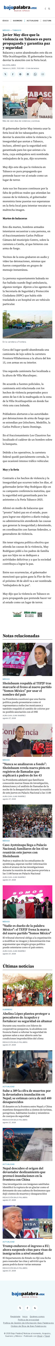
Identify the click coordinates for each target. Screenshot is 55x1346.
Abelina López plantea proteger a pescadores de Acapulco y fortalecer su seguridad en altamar (27, 1017)
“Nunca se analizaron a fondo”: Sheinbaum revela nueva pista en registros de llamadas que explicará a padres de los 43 (26, 769)
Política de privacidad (28, 1320)
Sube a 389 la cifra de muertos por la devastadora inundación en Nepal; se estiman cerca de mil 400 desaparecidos (27, 1096)
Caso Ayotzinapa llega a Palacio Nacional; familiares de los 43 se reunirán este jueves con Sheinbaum (25, 850)
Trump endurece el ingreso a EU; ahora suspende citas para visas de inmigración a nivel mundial (27, 1250)
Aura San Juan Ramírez (14, 716)
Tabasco (16, 30)
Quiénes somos (37, 1316)
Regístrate (15, 1316)
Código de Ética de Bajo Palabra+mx (28, 1326)
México (5, 21)
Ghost (39, 1336)
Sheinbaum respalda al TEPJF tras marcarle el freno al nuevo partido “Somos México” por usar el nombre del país (27, 689)
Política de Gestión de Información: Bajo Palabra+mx (28, 1323)
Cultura (47, 21)
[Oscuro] (46, 8)
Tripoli (47, 1336)
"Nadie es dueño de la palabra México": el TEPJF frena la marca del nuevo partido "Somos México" (27, 929)
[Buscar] (49, 9)
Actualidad (33, 21)
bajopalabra (9, 65)
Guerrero (18, 21)
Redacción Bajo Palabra (15, 1042)
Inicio (25, 1316)
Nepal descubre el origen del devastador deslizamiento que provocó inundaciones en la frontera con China (24, 1174)
